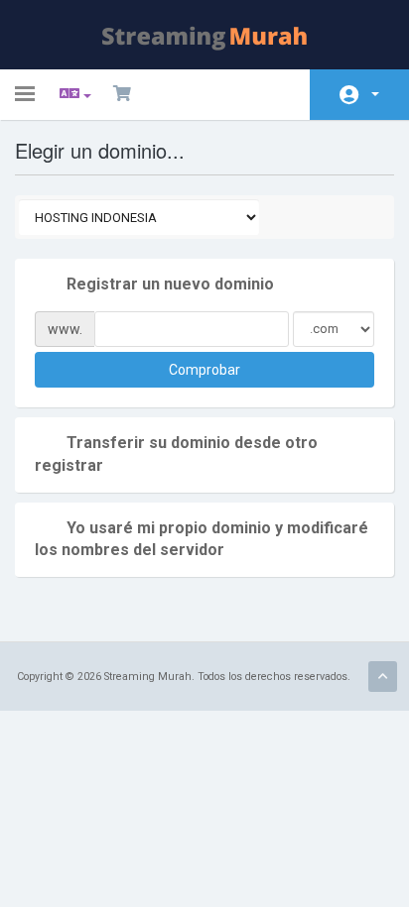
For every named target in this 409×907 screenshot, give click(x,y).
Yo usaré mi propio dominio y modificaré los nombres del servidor (201, 539)
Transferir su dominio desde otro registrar (176, 454)
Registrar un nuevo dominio (170, 284)
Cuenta (359, 94)
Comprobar (204, 370)
